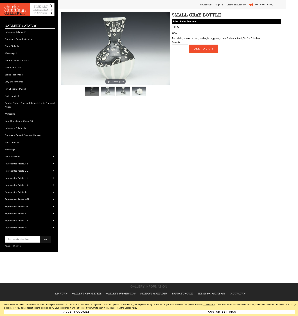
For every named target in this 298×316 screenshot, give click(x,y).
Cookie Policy (209, 304)
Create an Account (236, 4)
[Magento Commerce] (27, 15)
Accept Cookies (76, 311)
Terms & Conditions (211, 293)
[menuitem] (30, 32)
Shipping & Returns (153, 293)
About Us (61, 293)
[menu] (30, 130)
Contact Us (238, 293)
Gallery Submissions (121, 293)
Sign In (219, 4)
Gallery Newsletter (87, 293)
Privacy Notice (182, 293)
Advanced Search (13, 246)
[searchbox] (22, 239)
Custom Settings (222, 311)
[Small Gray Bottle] (92, 91)
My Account (206, 4)
